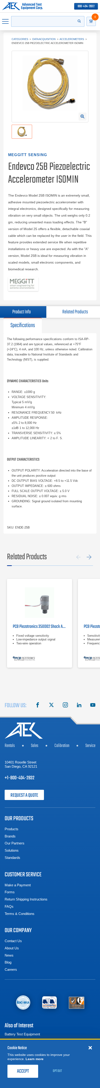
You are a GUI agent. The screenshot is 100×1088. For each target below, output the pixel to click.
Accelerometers (72, 39)
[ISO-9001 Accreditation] (76, 1002)
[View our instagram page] (65, 705)
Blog (8, 962)
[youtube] (92, 705)
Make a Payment (18, 885)
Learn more (34, 1059)
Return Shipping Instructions (26, 899)
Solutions (12, 850)
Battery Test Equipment (22, 1034)
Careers (11, 969)
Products (11, 829)
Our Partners (14, 843)
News (9, 955)
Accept (23, 1071)
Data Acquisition (44, 39)
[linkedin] (79, 705)
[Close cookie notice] (90, 1047)
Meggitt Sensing (27, 155)
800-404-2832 (86, 6)
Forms (10, 892)
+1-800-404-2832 (19, 777)
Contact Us (13, 941)
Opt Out (57, 1071)
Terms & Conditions (19, 914)
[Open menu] (5, 21)
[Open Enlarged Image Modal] (83, 117)
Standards (12, 858)
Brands (10, 836)
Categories (20, 39)
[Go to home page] (22, 6)
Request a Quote (24, 795)
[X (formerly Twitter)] (51, 705)
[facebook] (37, 705)
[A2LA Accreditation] (49, 1002)
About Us (12, 948)
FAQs (9, 906)
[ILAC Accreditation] (23, 1002)
